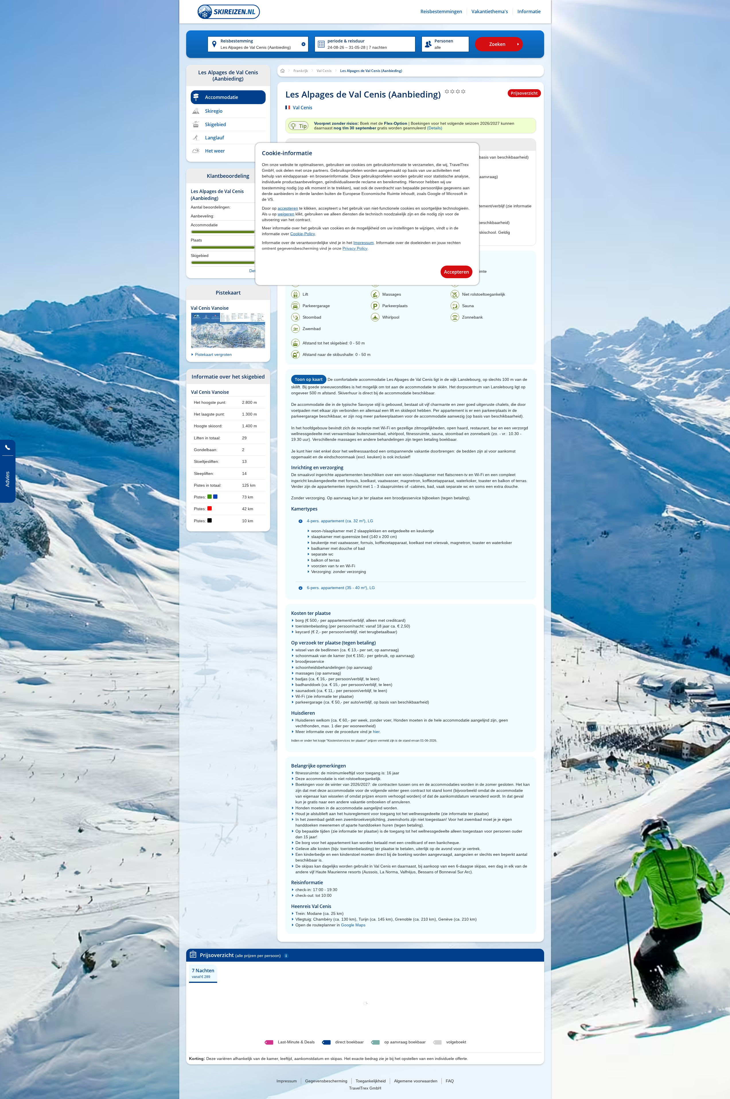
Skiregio (214, 111)
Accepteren (456, 272)
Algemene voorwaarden (415, 1081)
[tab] (203, 973)
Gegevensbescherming (326, 1081)
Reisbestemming (237, 41)
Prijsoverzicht (524, 93)
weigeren (286, 214)
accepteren (288, 208)
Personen (444, 41)
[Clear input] (303, 44)
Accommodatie (221, 97)
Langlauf (214, 138)
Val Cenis (302, 107)
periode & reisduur (346, 41)
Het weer (215, 151)
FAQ (450, 1081)
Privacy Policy (354, 248)
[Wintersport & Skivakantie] (229, 12)
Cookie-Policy (302, 233)
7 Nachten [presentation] (203, 973)
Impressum (363, 242)
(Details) (434, 128)
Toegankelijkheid (371, 1081)
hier (376, 731)
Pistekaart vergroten (213, 354)
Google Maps (353, 925)
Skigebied (215, 124)
